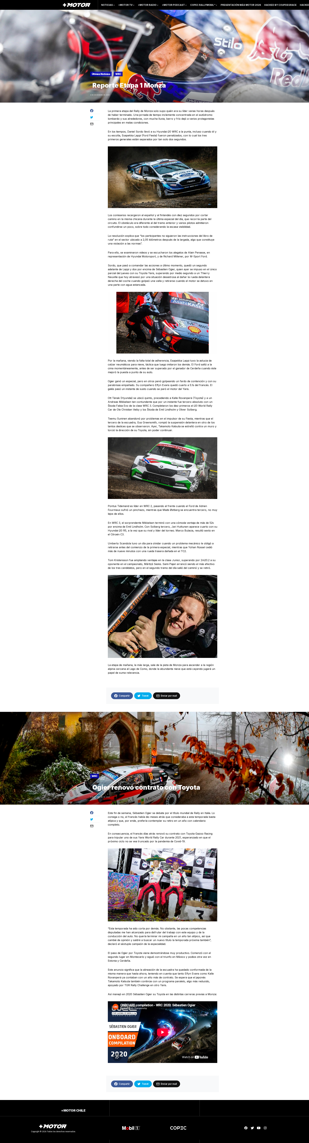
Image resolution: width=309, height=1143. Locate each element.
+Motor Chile (73, 1110)
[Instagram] (265, 1128)
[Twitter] (252, 1128)
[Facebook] (246, 1128)
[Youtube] (259, 1128)
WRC (118, 74)
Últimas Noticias (101, 74)
